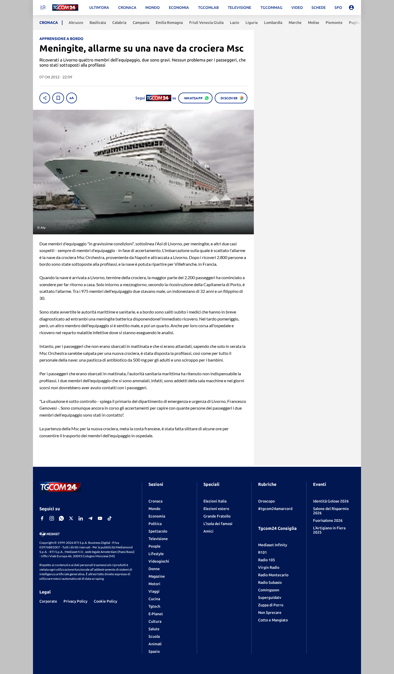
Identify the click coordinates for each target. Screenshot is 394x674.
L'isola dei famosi (217, 524)
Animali (155, 644)
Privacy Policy (75, 601)
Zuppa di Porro (270, 605)
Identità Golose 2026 (331, 501)
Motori (154, 584)
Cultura (154, 621)
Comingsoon (268, 590)
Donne (154, 569)
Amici (208, 531)
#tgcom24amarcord (275, 509)
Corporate (48, 601)
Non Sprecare (269, 612)
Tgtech (154, 606)
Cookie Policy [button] (105, 601)
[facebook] (42, 518)
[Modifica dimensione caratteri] (71, 98)
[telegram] (90, 518)
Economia (156, 516)
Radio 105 (266, 560)
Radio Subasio (270, 582)
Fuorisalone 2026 (328, 520)
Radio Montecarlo (273, 575)
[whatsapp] (61, 518)
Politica (155, 524)
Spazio (154, 651)
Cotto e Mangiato (273, 620)
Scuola (154, 636)
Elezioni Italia (214, 501)
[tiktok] (109, 518)
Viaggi (153, 591)
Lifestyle (156, 554)
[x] (71, 518)
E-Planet (155, 614)
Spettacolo (157, 531)
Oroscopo (266, 501)
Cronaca (155, 501)
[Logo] (65, 7)
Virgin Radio (268, 567)
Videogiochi (158, 561)
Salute (153, 629)
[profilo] (351, 7)
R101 (262, 552)
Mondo (154, 509)
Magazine (156, 576)
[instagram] (51, 518)
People (154, 546)
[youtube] (100, 518)
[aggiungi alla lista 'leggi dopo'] (58, 98)
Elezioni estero (216, 509)
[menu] (42, 7)
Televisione (158, 539)
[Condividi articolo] (44, 98)
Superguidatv (269, 597)
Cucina (154, 599)
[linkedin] (80, 518)
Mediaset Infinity (272, 545)
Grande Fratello (217, 516)
